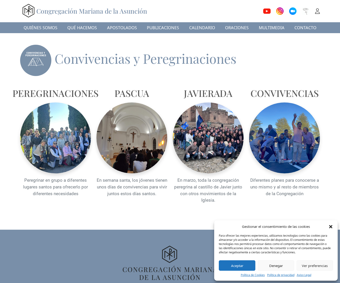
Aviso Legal (304, 275)
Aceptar (237, 265)
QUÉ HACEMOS (82, 27)
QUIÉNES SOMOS (40, 27)
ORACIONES (237, 27)
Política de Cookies (253, 275)
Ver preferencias (315, 265)
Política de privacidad (280, 275)
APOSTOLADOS (122, 27)
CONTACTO (305, 27)
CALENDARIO (202, 27)
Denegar (276, 265)
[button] (330, 226)
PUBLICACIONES (163, 27)
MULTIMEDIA (271, 27)
